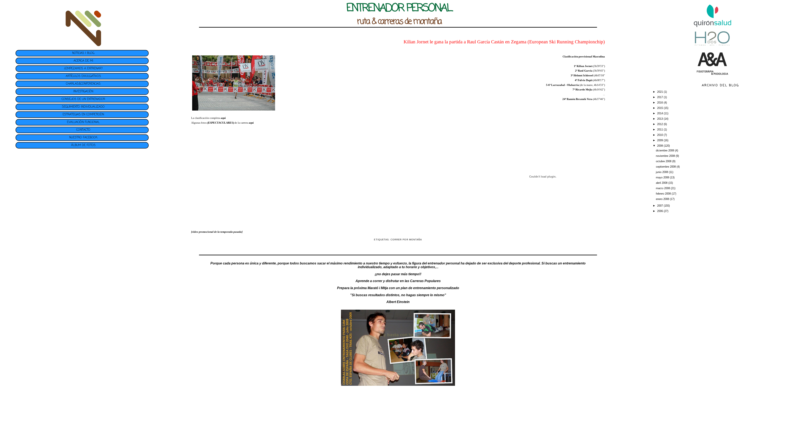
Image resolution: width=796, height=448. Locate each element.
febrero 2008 (664, 193)
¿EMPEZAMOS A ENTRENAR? (83, 68)
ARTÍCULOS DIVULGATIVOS (83, 76)
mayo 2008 (663, 177)
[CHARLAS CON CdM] (398, 384)
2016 (660, 102)
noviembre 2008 (666, 155)
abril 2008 (662, 182)
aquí (223, 117)
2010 (660, 134)
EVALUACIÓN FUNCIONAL (83, 122)
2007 (660, 205)
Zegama (518, 41)
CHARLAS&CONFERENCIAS (83, 84)
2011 (660, 129)
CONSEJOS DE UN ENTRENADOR (83, 99)
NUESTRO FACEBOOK (83, 137)
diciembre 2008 (665, 150)
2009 (660, 140)
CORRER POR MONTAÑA (406, 239)
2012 (660, 124)
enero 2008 (663, 199)
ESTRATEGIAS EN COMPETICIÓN (83, 114)
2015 (660, 108)
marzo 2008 (663, 188)
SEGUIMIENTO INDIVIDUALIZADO (83, 107)
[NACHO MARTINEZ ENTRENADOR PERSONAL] (83, 47)
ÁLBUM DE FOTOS (83, 145)
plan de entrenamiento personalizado (430, 288)
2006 (660, 211)
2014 (660, 113)
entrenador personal (444, 263)
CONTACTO (83, 130)
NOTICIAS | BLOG (83, 53)
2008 (660, 145)
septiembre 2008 (666, 166)
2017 (660, 97)
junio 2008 (662, 172)
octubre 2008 (664, 161)
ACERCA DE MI (83, 61)
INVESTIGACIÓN (83, 91)
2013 (660, 118)
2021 (660, 91)
